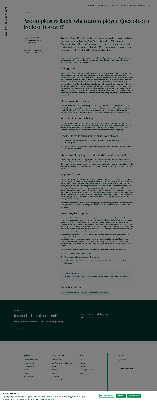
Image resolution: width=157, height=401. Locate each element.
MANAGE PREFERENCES (106, 395)
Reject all (121, 395)
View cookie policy (50, 399)
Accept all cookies (134, 395)
